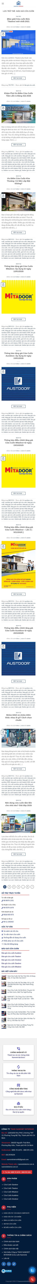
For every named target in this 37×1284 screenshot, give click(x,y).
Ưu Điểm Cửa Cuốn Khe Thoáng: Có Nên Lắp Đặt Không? (18, 181)
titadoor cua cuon (8, 170)
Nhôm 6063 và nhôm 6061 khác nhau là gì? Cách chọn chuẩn (18, 717)
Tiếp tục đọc (18, 78)
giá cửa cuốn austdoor (14, 166)
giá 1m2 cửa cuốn (26, 164)
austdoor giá (9, 153)
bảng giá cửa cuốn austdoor (13, 156)
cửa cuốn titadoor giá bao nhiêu (11, 164)
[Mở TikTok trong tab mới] (14, 1264)
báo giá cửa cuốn (30, 85)
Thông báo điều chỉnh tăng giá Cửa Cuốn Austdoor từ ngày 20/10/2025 (18, 630)
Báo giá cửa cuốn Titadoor (11, 956)
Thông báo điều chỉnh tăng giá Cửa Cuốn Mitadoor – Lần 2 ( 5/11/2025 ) (18, 529)
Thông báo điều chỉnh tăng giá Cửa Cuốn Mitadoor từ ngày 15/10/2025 (18, 442)
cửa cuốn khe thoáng (28, 162)
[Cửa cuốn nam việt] (18, 3)
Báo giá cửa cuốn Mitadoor (11, 967)
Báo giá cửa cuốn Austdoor (11, 953)
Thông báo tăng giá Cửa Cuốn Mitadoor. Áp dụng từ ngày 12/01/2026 (18, 268)
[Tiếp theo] (32, 887)
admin (29, 27)
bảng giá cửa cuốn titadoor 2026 (20, 158)
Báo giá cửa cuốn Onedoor (11, 960)
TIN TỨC (18, 16)
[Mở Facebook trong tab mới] (4, 1264)
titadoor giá (18, 170)
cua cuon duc (17, 162)
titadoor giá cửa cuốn (28, 170)
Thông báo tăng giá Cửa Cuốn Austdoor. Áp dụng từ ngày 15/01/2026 (18, 355)
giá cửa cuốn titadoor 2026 (13, 168)
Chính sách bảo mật (11, 1249)
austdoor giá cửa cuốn (20, 153)
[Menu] (3, 3)
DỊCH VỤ (18, 90)
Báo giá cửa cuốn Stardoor (11, 963)
